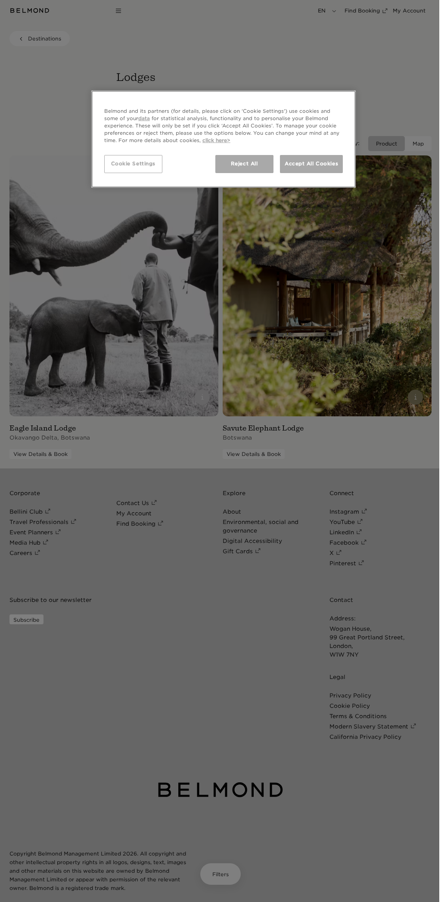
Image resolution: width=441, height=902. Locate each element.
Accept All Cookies (311, 164)
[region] (223, 139)
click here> (216, 140)
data (144, 118)
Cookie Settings (133, 164)
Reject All (244, 164)
